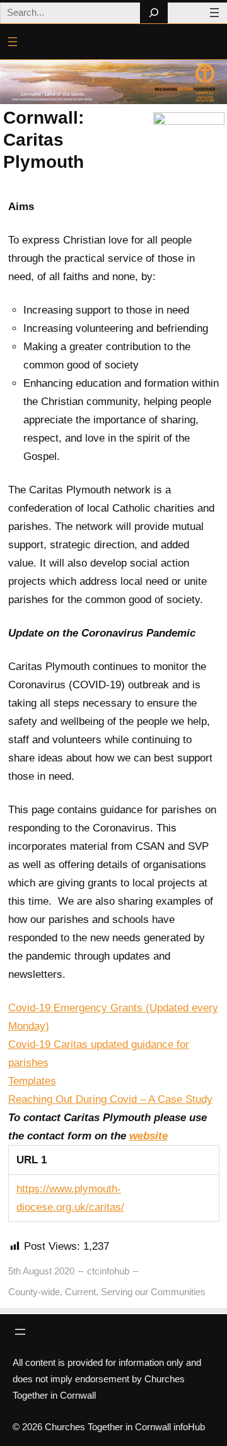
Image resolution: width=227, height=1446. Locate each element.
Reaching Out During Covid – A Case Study (110, 1099)
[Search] (153, 13)
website (148, 1136)
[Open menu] (214, 13)
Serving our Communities (153, 1291)
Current (80, 1291)
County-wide (34, 1291)
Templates (32, 1081)
